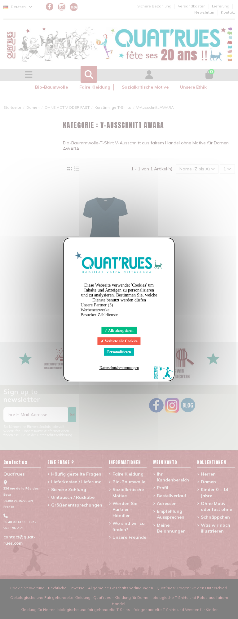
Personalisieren (119, 352)
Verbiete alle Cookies (121, 341)
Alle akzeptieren (121, 330)
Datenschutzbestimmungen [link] (119, 368)
